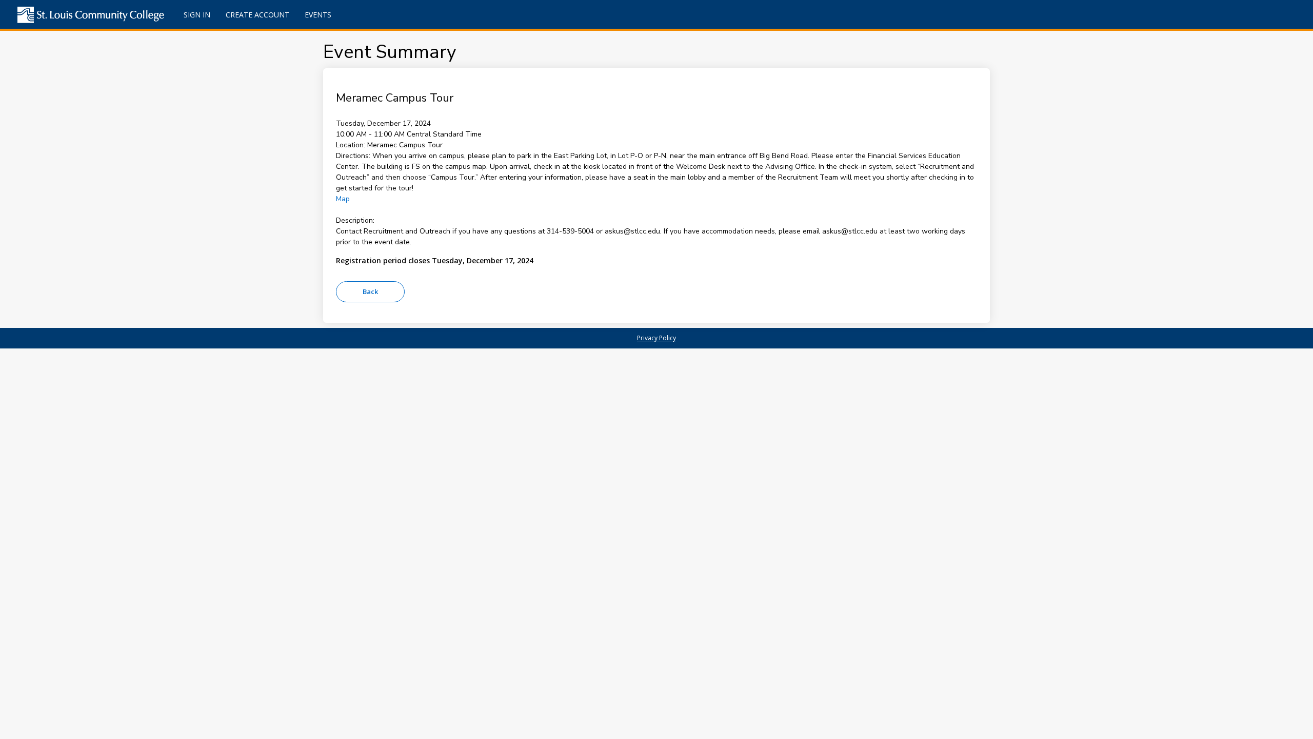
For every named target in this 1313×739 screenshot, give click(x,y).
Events (318, 15)
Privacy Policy (656, 338)
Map (343, 199)
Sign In (197, 15)
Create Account (257, 15)
